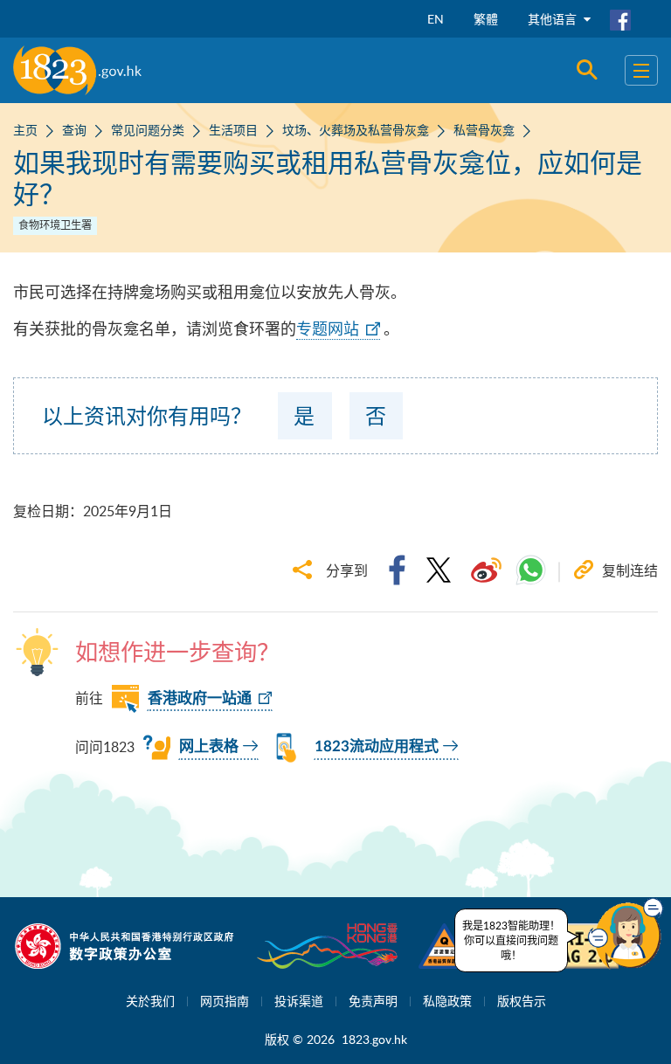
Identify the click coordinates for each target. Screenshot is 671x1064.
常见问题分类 (147, 129)
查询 (74, 129)
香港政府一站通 (200, 698)
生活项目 (233, 129)
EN (435, 18)
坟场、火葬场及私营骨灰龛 (355, 129)
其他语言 (554, 18)
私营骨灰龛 (484, 129)
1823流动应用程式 (377, 746)
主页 (25, 129)
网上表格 (209, 746)
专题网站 (327, 328)
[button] (625, 933)
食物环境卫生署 (55, 225)
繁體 (486, 18)
